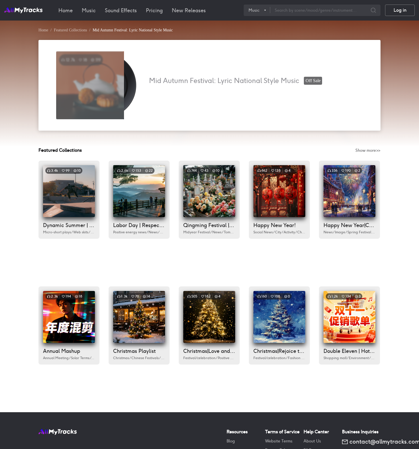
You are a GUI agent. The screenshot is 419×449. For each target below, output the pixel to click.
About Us (312, 441)
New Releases (189, 10)
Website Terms (278, 441)
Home (65, 10)
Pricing (154, 10)
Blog (231, 441)
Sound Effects (121, 10)
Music (89, 10)
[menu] (149, 10)
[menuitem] (65, 10)
